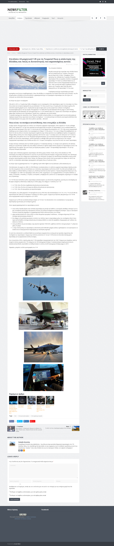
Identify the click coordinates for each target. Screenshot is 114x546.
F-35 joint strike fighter (24, 416)
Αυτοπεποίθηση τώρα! (96, 181)
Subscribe (86, 100)
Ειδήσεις (19, 18)
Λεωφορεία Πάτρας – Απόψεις (30, 407)
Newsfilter (12, 18)
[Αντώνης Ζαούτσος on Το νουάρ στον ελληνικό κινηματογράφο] (85, 192)
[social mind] (94, 67)
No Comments (53, 64)
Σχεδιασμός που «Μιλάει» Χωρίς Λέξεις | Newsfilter (97, 176)
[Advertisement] (57, 34)
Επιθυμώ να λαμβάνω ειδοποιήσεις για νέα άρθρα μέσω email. (28, 495)
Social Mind (17, 544)
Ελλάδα (43, 64)
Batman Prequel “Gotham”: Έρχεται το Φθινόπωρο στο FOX (41, 408)
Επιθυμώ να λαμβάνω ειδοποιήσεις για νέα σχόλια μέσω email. (28, 492)
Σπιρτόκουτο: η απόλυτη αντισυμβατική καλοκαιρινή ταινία (38, 49)
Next (67, 426)
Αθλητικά (37, 18)
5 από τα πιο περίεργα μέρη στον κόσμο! (58, 428)
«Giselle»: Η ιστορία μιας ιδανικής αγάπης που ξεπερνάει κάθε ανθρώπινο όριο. (13, 409)
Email (76, 64)
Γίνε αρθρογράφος (12, 1)
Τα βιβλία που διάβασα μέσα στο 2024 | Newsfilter (97, 128)
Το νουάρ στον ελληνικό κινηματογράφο (87, 49)
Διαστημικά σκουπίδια (21, 406)
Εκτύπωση (70, 64)
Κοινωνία (60, 18)
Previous (20, 426)
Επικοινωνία (22, 1)
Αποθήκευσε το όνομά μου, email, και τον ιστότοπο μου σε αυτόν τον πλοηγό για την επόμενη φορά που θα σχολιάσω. (40, 487)
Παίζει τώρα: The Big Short (50, 406)
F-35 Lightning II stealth (36, 416)
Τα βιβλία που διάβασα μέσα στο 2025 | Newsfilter (97, 144)
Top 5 (53, 18)
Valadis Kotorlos (18, 64)
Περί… (28, 1)
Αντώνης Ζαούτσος (94, 190)
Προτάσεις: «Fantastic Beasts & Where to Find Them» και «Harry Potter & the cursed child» (29, 429)
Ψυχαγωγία (45, 18)
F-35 (15, 416)
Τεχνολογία (28, 18)
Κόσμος (47, 64)
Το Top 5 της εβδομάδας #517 (65, 49)
